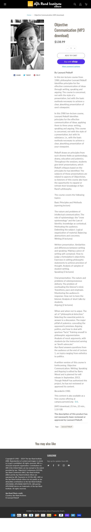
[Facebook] (53, 465)
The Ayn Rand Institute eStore (41, 511)
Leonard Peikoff (66, 427)
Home (29, 15)
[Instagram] (64, 465)
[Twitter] (48, 465)
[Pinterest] (58, 465)
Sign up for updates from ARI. (57, 461)
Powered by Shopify (58, 511)
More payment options (71, 66)
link (76, 401)
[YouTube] (69, 465)
